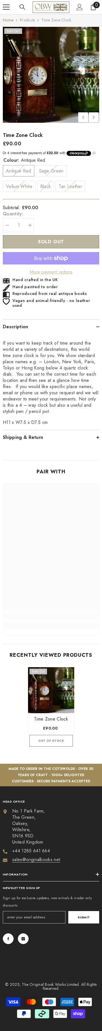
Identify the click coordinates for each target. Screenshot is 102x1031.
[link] (51, 616)
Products (27, 20)
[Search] (22, 7)
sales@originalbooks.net (36, 859)
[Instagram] (23, 938)
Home (8, 20)
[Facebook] (8, 938)
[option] (51, 75)
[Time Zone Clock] (51, 690)
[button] (83, 117)
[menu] (6, 7)
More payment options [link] (51, 272)
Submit (84, 917)
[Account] (79, 7)
